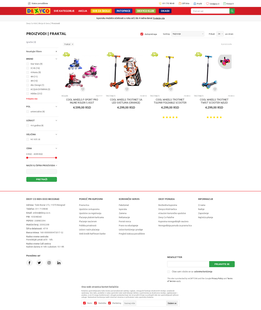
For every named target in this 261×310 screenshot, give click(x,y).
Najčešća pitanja (205, 217)
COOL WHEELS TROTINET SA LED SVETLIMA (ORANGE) (126, 101)
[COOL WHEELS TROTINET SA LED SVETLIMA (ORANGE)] (126, 72)
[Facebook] (29, 263)
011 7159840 (41, 209)
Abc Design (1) (37, 85)
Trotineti (110, 96)
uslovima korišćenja (203, 271)
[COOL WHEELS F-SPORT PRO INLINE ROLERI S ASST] (82, 72)
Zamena (122, 213)
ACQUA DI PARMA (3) (40, 89)
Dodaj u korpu (83, 125)
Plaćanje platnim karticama (91, 217)
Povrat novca (125, 221)
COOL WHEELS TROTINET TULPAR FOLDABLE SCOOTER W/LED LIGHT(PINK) (170, 102)
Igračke (31, 42)
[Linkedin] (59, 263)
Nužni (89, 303)
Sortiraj (166, 34)
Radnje (201, 209)
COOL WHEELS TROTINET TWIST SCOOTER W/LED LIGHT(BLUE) (214, 102)
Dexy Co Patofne (166, 217)
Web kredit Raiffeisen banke (92, 233)
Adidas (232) (36, 93)
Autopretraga (151, 34)
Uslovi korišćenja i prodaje (131, 229)
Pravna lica (84, 205)
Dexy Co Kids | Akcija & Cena (38, 23)
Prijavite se (221, 264)
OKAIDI (165, 11)
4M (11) (34, 76)
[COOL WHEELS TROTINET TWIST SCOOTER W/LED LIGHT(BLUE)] (214, 72)
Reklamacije (124, 217)
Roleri (65, 96)
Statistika (102, 303)
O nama (201, 205)
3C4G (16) (35, 68)
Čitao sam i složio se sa (192, 271)
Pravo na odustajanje (128, 225)
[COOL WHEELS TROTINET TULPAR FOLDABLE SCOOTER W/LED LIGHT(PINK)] (170, 72)
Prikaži (212, 34)
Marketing (116, 303)
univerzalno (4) (38, 111)
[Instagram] (49, 263)
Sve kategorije (64, 11)
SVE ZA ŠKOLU (101, 11)
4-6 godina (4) (37, 125)
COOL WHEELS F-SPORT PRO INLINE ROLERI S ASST (82, 101)
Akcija (82, 11)
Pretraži (41, 179)
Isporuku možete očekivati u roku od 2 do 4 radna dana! (124, 18)
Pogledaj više (159, 18)
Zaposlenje (203, 213)
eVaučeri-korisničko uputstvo (172, 213)
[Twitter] (39, 263)
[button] (42, 51)
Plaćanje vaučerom (88, 221)
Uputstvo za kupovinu (89, 209)
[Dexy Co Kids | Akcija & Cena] (38, 11)
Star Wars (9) (36, 64)
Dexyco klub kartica (167, 209)
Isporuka (123, 209)
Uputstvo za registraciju (90, 213)
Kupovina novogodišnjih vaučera (173, 221)
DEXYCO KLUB (145, 11)
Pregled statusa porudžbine (132, 233)
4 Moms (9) (36, 72)
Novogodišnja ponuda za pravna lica (175, 225)
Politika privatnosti (87, 225)
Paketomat (124, 205)
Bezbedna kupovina (167, 205)
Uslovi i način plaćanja (89, 229)
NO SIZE (35, 139)
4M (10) (34, 81)
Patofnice (123, 11)
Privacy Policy (217, 278)
